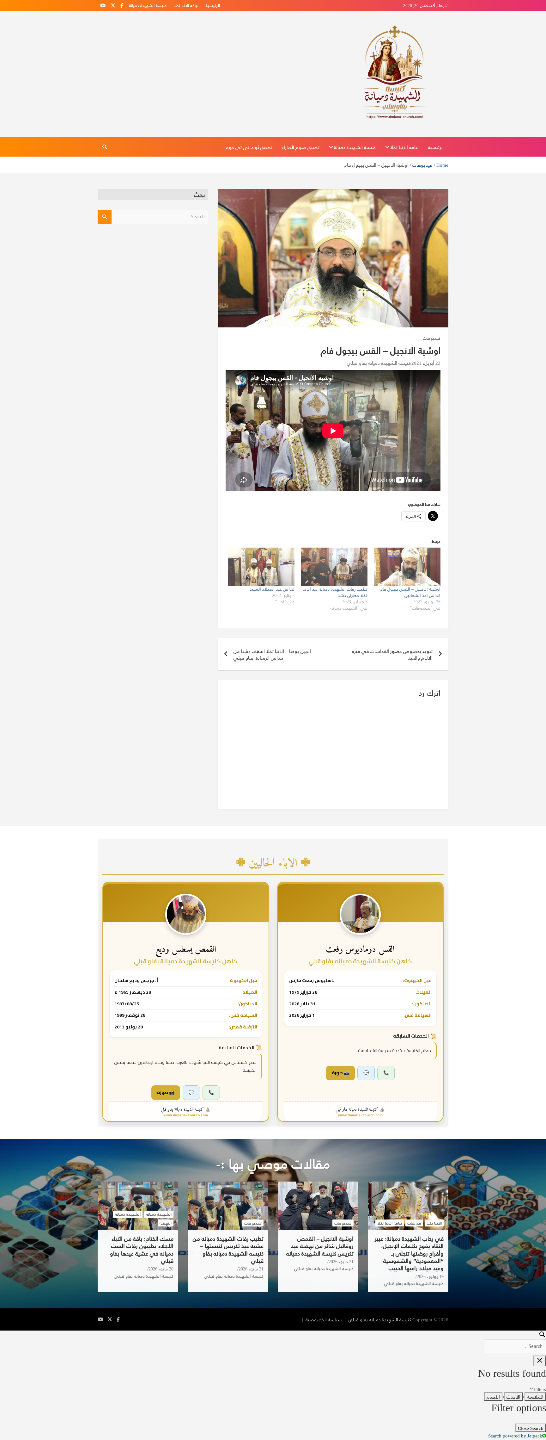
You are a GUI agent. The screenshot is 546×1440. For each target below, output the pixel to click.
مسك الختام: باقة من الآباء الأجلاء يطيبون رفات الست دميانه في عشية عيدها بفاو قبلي (141, 1249)
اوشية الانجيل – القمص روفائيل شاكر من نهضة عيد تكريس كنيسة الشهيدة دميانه (320, 1246)
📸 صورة (340, 1073)
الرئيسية (213, 5)
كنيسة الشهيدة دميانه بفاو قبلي (378, 362)
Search (105, 217)
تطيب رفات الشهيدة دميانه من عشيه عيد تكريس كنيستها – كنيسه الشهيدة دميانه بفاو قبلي (228, 1249)
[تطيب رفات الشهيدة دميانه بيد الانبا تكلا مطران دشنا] (334, 567)
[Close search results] (539, 1361)
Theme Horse (286, 1319)
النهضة (166, 1223)
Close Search (530, 1428)
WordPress (234, 1319)
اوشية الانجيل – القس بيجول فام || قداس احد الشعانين (408, 592)
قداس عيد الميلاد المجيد (272, 589)
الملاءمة (535, 1396)
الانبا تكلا (434, 1223)
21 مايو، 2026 (341, 1261)
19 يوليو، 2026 (430, 1276)
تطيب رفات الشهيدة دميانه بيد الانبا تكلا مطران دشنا (334, 592)
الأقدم (493, 1396)
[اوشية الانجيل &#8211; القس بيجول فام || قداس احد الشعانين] (407, 567)
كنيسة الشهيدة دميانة (148, 5)
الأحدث (513, 1396)
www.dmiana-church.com (360, 1115)
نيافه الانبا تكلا (186, 5)
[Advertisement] (153, 277)
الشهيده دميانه (128, 1214)
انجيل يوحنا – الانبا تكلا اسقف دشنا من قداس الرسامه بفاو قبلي (272, 654)
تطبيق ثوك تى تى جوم (249, 147)
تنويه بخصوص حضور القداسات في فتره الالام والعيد (392, 654)
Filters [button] (532, 1389)
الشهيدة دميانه (159, 1214)
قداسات (414, 1223)
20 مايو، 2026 (161, 1269)
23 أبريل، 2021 (425, 362)
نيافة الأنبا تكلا (389, 1223)
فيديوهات (431, 338)
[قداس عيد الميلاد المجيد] (261, 567)
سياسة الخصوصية (324, 1319)
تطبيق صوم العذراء (300, 147)
